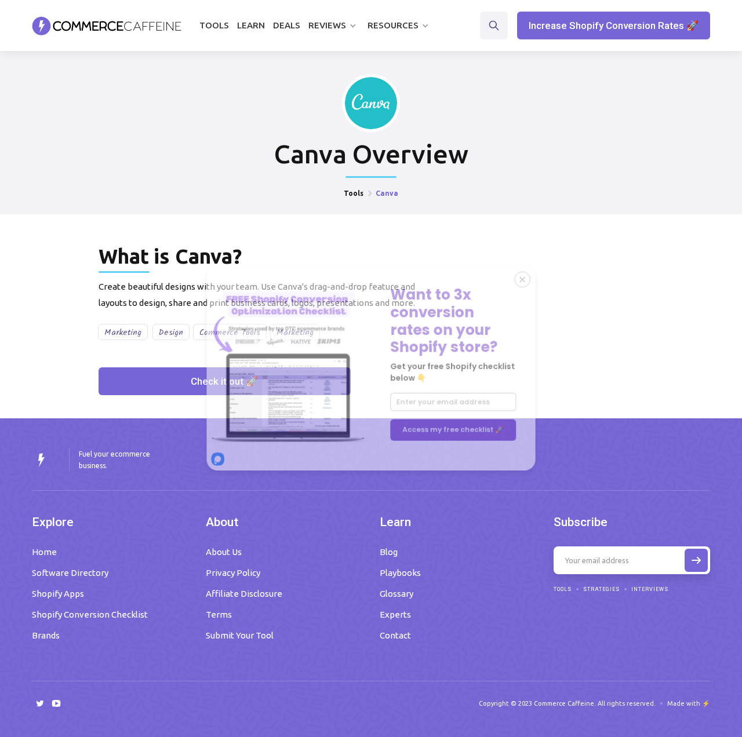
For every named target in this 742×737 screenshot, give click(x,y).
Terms (219, 614)
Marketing (122, 332)
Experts (395, 614)
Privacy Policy (233, 573)
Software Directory (70, 573)
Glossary (396, 594)
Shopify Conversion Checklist (90, 614)
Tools (214, 25)
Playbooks (400, 573)
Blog (389, 552)
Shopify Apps (58, 594)
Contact (395, 635)
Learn (251, 25)
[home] (107, 26)
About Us (224, 552)
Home (44, 552)
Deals (286, 25)
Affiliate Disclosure (244, 594)
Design (171, 332)
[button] (333, 25)
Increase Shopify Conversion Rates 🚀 (614, 25)
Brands (46, 635)
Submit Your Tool (240, 635)
